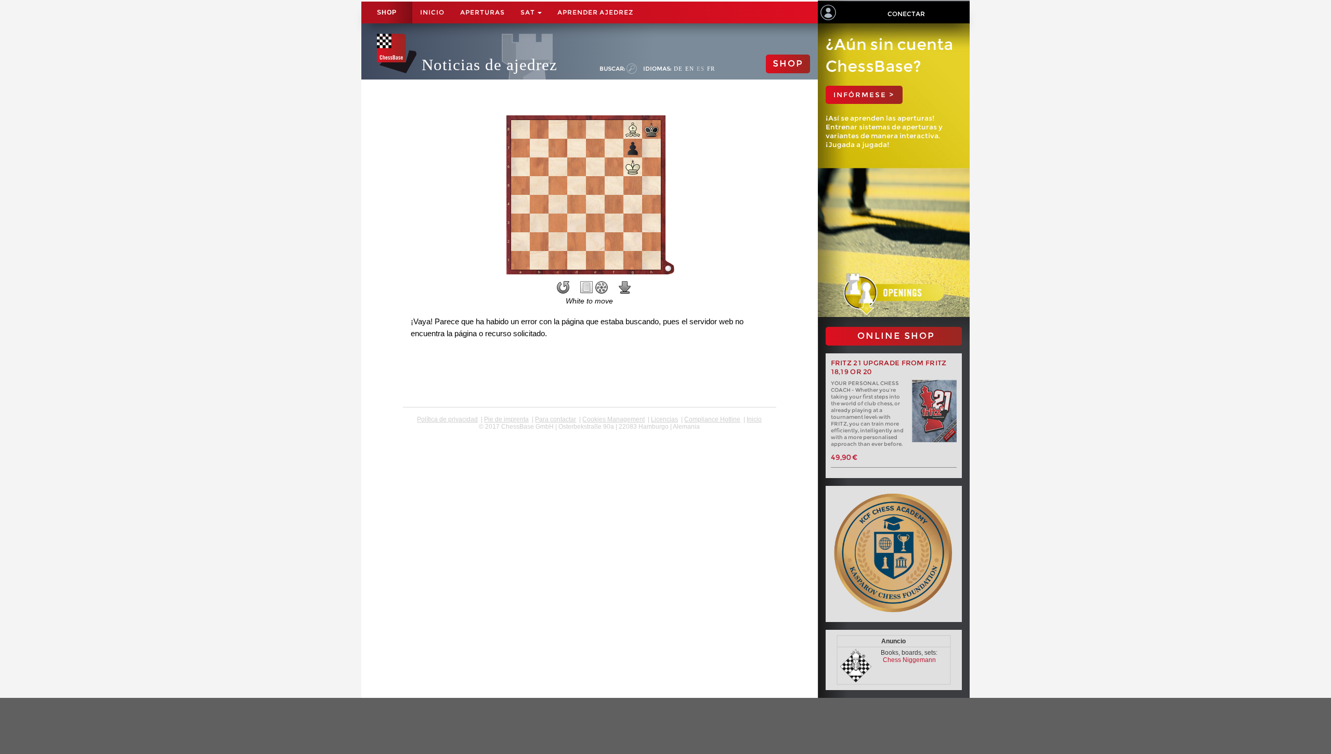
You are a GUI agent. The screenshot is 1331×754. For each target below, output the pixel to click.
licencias (664, 419)
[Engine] (601, 287)
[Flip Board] (563, 287)
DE (678, 68)
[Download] (625, 287)
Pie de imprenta (506, 419)
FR (711, 68)
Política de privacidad (447, 419)
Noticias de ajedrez (489, 65)
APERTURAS (482, 12)
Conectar (906, 14)
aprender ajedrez (595, 12)
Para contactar (555, 419)
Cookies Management (613, 419)
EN (689, 68)
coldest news (589, 434)
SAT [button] (528, 12)
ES (700, 68)
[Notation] (586, 287)
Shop (387, 12)
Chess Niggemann (909, 660)
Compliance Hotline (712, 419)
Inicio (432, 12)
